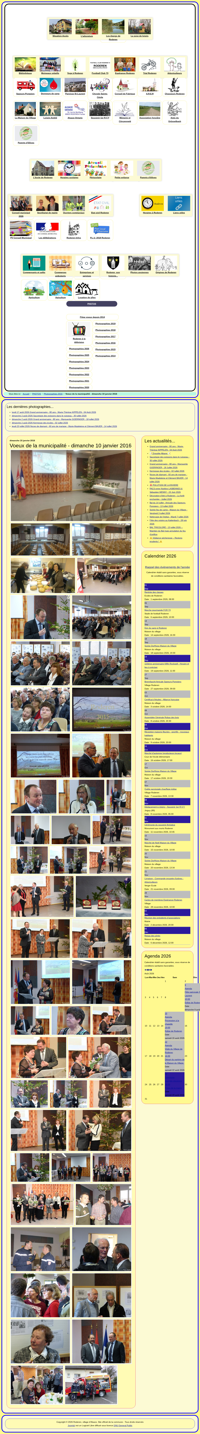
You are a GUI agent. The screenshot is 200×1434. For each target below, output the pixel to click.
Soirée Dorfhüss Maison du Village (160, 646)
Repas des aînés (152, 936)
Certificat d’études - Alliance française (162, 699)
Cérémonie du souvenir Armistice (160, 825)
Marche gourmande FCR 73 (158, 610)
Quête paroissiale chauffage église (161, 789)
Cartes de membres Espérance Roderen (163, 900)
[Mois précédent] (147, 970)
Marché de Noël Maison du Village (160, 843)
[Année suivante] (149, 970)
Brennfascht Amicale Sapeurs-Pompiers (163, 681)
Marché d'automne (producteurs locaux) (163, 753)
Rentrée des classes (154, 592)
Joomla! (71, 1425)
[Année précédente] (146, 970)
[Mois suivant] (151, 970)
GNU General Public (123, 1425)
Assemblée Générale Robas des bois (162, 717)
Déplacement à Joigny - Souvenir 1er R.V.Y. (165, 807)
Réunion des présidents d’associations (162, 918)
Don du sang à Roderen (156, 628)
